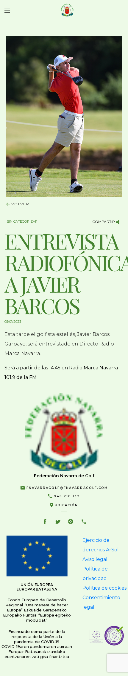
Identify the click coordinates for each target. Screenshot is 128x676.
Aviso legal (94, 559)
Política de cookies (104, 588)
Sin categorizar (22, 221)
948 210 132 (67, 496)
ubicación (66, 505)
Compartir (104, 221)
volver (20, 204)
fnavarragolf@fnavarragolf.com (67, 488)
